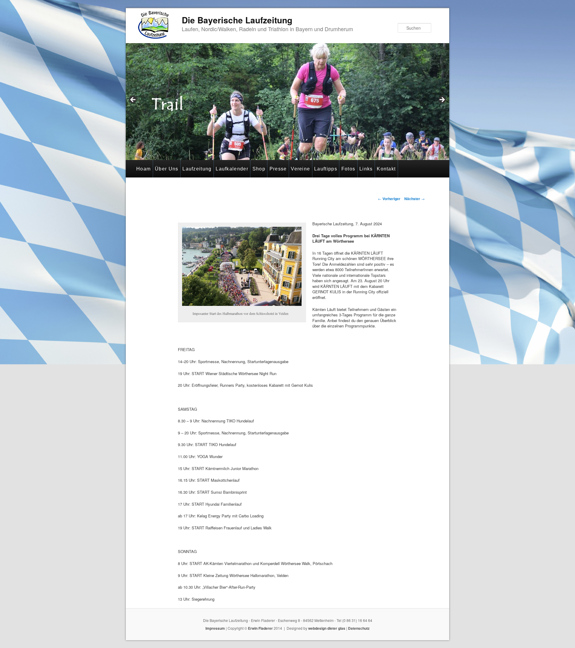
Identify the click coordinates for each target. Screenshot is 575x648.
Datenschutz (359, 628)
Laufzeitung (196, 168)
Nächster (414, 198)
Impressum (215, 628)
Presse (278, 168)
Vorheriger (389, 198)
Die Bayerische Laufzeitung (237, 20)
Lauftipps (325, 168)
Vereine (300, 168)
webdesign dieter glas (326, 628)
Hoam (143, 168)
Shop (258, 168)
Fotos (348, 168)
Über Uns (166, 168)
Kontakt (386, 168)
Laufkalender (232, 168)
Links (366, 168)
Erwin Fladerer (260, 628)
